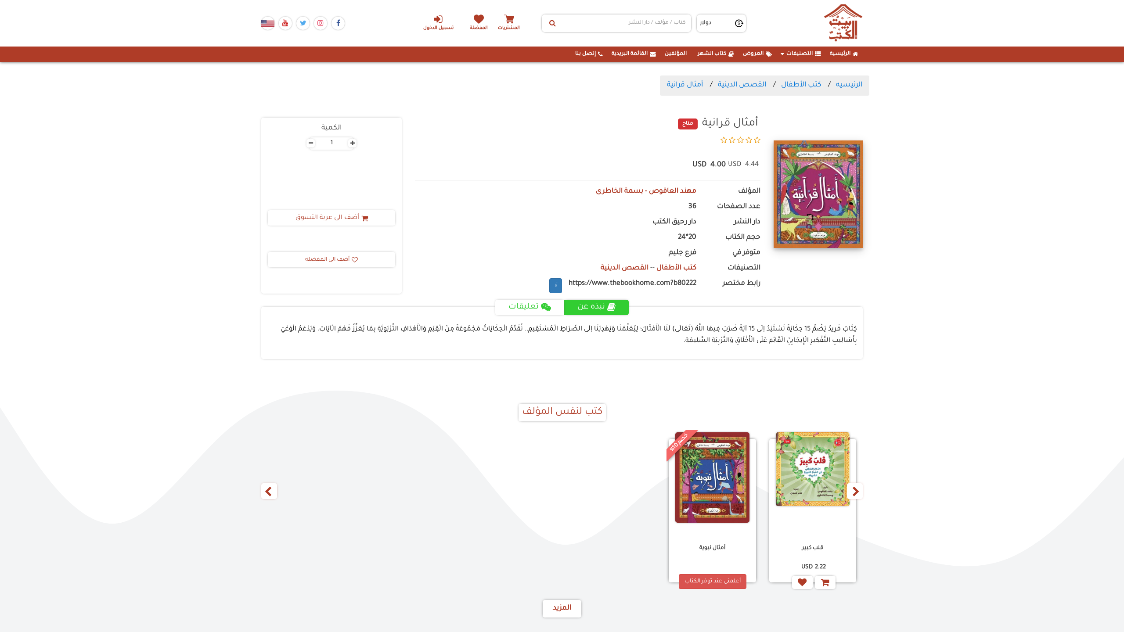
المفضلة (479, 28)
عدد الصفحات (738, 207)
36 (692, 207)
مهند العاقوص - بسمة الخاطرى (646, 191)
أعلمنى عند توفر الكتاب (712, 581)
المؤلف (749, 191)
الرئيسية (840, 54)
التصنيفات (799, 54)
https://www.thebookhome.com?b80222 (632, 283)
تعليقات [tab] (523, 307)
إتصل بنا (585, 54)
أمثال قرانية (685, 85)
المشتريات (509, 28)
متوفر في (746, 253)
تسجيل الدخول (438, 28)
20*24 (687, 237)
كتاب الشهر (712, 54)
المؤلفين (676, 54)
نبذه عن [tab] (591, 307)
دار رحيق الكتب (674, 222)
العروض (753, 54)
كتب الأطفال (801, 85)
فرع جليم (682, 253)
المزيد (562, 608)
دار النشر (747, 222)
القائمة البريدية (630, 54)
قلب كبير (812, 548)
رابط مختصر (741, 283)
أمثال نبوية (712, 548)
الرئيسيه (849, 85)
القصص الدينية (742, 85)
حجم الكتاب (742, 237)
